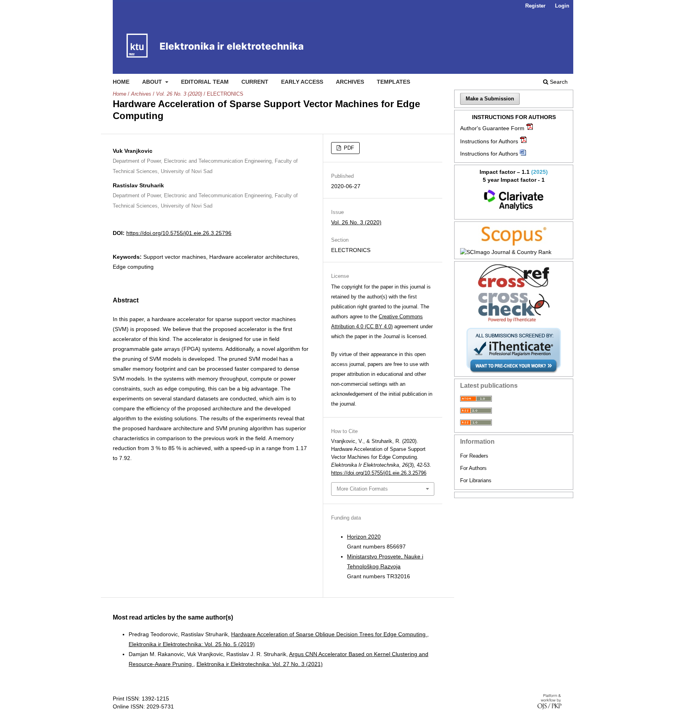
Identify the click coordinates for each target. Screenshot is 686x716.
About (153, 82)
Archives (350, 82)
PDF (348, 148)
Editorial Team (205, 82)
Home (121, 82)
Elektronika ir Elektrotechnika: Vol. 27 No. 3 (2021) (260, 664)
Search (558, 82)
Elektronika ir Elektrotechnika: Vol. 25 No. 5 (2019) (192, 644)
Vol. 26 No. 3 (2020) (179, 94)
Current (254, 82)
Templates (393, 82)
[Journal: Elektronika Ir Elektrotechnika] (513, 200)
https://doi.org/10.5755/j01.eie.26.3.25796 (178, 233)
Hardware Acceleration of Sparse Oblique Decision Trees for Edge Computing (329, 634)
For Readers (474, 456)
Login (562, 6)
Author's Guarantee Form (492, 128)
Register (535, 6)
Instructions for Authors (489, 141)
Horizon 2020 (364, 536)
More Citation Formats (362, 489)
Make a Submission (490, 99)
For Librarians (475, 480)
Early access (302, 82)
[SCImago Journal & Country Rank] (513, 252)
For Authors (473, 468)
